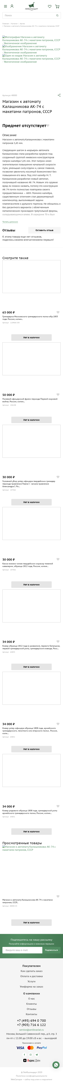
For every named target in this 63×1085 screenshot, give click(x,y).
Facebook (25, 1054)
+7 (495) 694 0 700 (31, 1020)
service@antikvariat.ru (31, 1029)
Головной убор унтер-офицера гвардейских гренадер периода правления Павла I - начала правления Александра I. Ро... (28, 484)
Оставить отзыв (44, 230)
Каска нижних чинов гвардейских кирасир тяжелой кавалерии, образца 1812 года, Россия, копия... (27, 564)
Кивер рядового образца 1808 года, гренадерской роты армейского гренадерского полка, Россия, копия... (29, 811)
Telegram (37, 1054)
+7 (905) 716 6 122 (31, 1025)
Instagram (31, 1054)
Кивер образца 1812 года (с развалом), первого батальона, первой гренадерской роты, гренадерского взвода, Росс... (31, 647)
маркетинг (47, 1079)
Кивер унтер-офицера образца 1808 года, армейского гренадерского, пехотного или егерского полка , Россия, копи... (30, 731)
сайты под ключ (32, 1079)
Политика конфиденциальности (31, 1076)
